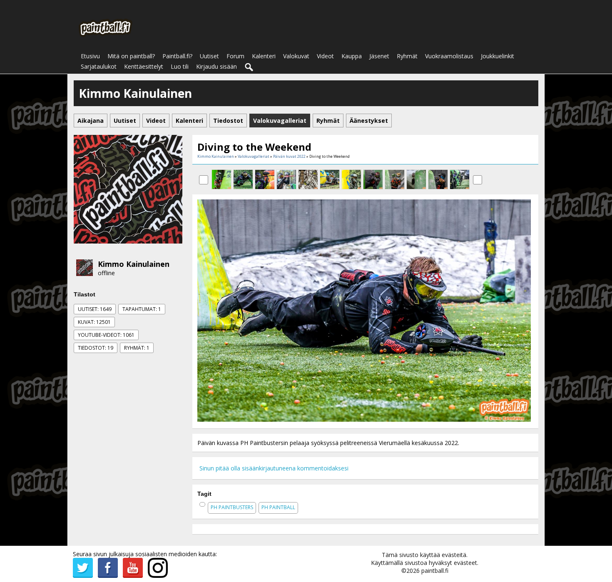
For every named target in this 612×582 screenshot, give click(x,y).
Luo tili (180, 66)
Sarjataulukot (99, 66)
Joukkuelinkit (497, 56)
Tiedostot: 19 (95, 347)
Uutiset (209, 56)
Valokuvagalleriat (253, 156)
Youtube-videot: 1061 (106, 334)
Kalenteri (264, 56)
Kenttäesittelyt (143, 66)
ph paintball (278, 507)
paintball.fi (434, 571)
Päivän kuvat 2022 (289, 156)
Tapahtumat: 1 (141, 309)
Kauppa (351, 56)
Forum (235, 56)
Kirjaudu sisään (216, 66)
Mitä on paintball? (131, 56)
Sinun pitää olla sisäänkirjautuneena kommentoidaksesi (273, 468)
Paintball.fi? (177, 56)
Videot (325, 56)
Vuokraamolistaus (449, 56)
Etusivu (90, 56)
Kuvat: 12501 (94, 322)
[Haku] (249, 67)
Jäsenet (379, 56)
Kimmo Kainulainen (133, 264)
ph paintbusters (232, 507)
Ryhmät (407, 56)
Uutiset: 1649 (95, 309)
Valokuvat (296, 56)
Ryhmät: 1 (136, 347)
